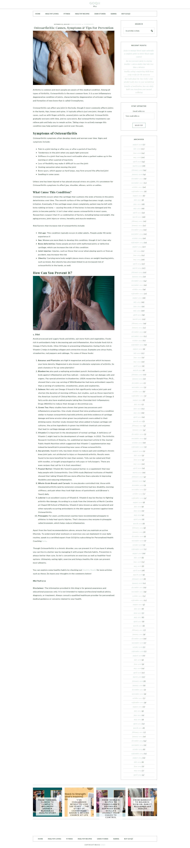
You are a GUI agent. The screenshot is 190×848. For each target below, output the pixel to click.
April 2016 (137, 673)
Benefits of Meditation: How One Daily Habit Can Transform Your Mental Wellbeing (139, 89)
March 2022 (137, 370)
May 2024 (137, 259)
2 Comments (88, 24)
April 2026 (137, 162)
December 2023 (137, 281)
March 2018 (137, 575)
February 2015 (137, 732)
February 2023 (137, 323)
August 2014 (137, 758)
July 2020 (137, 455)
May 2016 (137, 668)
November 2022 (137, 336)
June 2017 (137, 613)
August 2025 (137, 196)
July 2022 (137, 353)
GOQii (95, 3)
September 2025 (138, 191)
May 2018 (137, 566)
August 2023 (137, 298)
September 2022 (137, 345)
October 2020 (137, 443)
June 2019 (137, 511)
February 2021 (137, 426)
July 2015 (137, 711)
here (44, 541)
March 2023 (137, 319)
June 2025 (137, 204)
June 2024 (137, 255)
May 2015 (137, 719)
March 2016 (137, 677)
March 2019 (137, 524)
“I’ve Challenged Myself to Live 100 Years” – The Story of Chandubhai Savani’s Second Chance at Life (79, 807)
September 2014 (137, 754)
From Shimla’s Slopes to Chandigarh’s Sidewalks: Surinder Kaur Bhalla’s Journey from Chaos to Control (111, 808)
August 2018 (137, 553)
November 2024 (137, 234)
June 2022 (137, 357)
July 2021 (137, 404)
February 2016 (137, 681)
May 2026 (137, 157)
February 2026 (137, 170)
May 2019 (137, 515)
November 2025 (137, 183)
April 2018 (137, 570)
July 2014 (137, 762)
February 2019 (137, 528)
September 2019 (138, 498)
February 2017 (137, 630)
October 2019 (137, 494)
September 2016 (138, 651)
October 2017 (137, 596)
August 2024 (137, 247)
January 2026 (137, 174)
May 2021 (137, 413)
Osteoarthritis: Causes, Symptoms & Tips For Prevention (73, 28)
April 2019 (138, 519)
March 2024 (137, 268)
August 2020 (137, 451)
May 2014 (137, 771)
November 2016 (137, 643)
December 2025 (137, 179)
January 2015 (137, 736)
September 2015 (138, 702)
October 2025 (137, 187)
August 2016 (137, 656)
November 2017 (137, 592)
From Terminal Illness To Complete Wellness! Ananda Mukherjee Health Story (47, 806)
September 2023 (137, 294)
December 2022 (137, 332)
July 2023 (137, 302)
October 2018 (138, 545)
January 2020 (137, 481)
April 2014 (138, 775)
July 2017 (137, 609)
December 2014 (137, 741)
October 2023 (137, 289)
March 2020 (137, 472)
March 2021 (137, 421)
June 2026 (137, 153)
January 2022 (137, 379)
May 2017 (137, 617)
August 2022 (137, 349)
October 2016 (137, 647)
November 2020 (138, 438)
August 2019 (137, 502)
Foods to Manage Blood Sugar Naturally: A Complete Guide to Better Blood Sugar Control (139, 54)
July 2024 (137, 251)
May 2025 (137, 208)
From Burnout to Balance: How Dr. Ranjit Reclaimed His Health (142, 804)
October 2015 (137, 698)
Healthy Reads (89, 570)
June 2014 (137, 766)
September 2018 (138, 549)
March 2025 (137, 217)
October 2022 (137, 340)
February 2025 (137, 221)
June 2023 (137, 306)
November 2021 (137, 387)
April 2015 (137, 724)
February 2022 (137, 374)
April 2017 (138, 621)
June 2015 (137, 715)
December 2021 (137, 383)
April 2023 (137, 315)
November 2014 (137, 745)
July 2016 (137, 660)
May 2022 (137, 362)
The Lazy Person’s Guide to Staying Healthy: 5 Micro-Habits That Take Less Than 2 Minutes (138, 64)
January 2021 (138, 430)
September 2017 (137, 600)
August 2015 (137, 707)
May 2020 (137, 464)
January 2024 (137, 277)
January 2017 (138, 634)
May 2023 (137, 311)
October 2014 (137, 749)
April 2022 (138, 366)
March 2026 (137, 166)
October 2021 (137, 392)
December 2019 (137, 485)
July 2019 (137, 506)
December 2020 (137, 434)
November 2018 (137, 541)
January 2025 (137, 225)
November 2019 (137, 489)
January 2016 (138, 685)
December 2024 (137, 230)
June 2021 (137, 409)
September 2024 (137, 242)
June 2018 (137, 562)
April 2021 (137, 417)
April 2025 (137, 213)
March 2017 (137, 626)
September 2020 (138, 447)
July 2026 (137, 149)
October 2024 (137, 238)
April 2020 (137, 468)
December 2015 (137, 690)
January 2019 (138, 532)
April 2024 (137, 264)
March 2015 (137, 728)
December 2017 (137, 587)
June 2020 (138, 460)
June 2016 (137, 664)
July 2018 (137, 558)
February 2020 (137, 477)
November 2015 (137, 694)
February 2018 (137, 579)
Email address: (139, 111)
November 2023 (137, 285)
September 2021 (138, 396)
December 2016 (137, 639)
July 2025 (137, 200)
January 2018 (137, 583)
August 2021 (137, 400)
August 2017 (137, 604)
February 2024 (137, 272)
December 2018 (137, 536)
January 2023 (137, 328)
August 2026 (137, 145)
